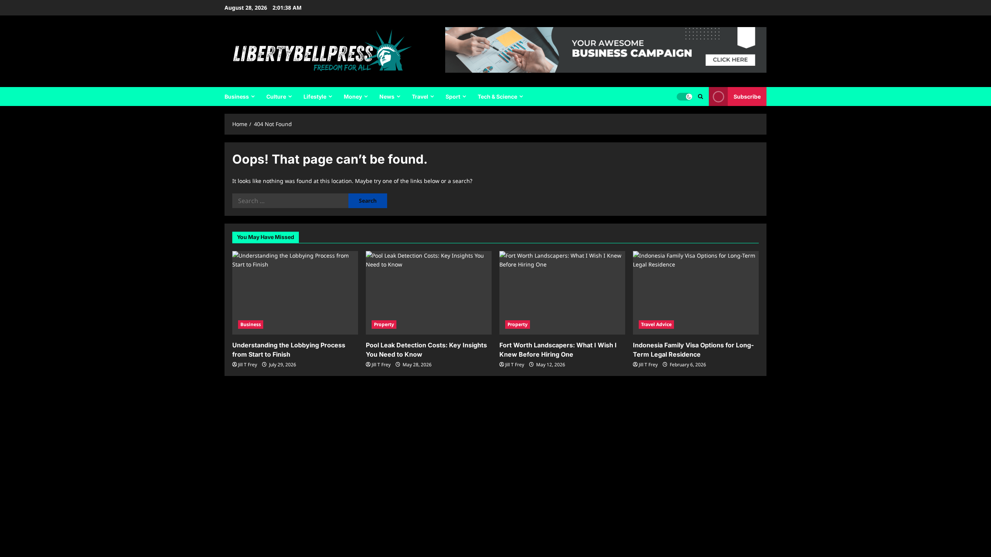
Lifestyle (314, 96)
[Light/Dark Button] (684, 97)
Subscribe (747, 96)
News (386, 96)
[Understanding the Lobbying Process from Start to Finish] (295, 293)
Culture (276, 96)
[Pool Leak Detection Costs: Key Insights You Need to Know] (429, 293)
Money (353, 96)
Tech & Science (497, 96)
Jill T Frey (247, 364)
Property (384, 324)
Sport (453, 96)
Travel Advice (656, 324)
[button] (700, 96)
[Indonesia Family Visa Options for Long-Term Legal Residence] (696, 293)
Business (237, 96)
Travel (420, 96)
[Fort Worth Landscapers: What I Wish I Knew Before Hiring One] (562, 293)
